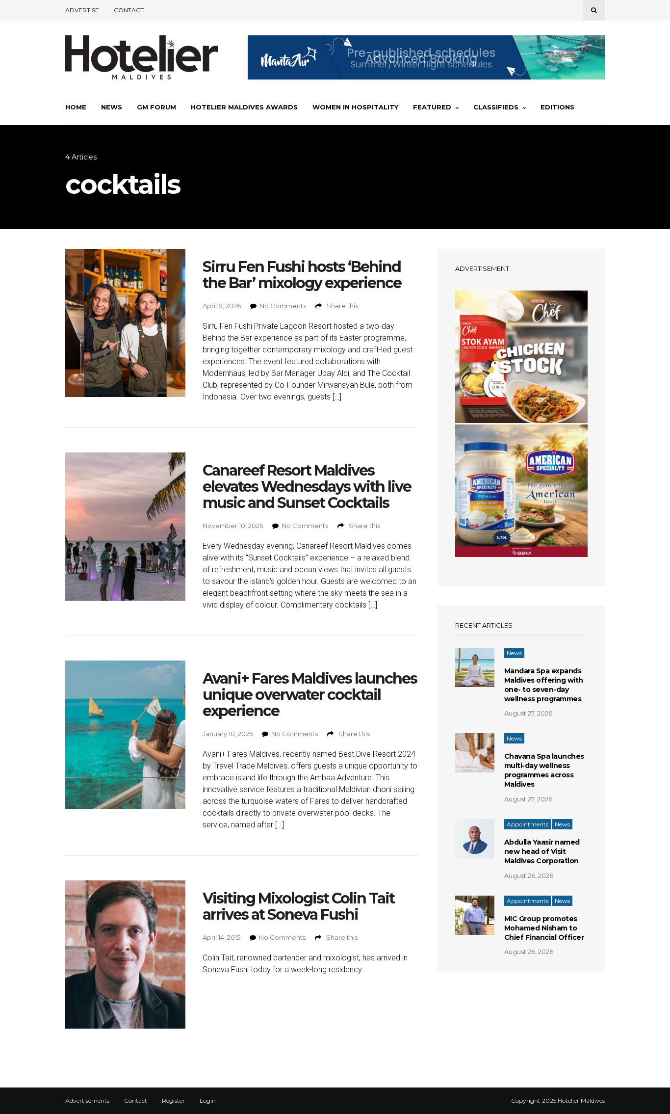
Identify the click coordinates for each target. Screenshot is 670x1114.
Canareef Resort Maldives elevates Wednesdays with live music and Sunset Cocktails (307, 486)
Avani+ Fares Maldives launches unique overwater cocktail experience (310, 694)
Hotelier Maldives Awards (244, 107)
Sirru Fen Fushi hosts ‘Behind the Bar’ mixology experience (302, 275)
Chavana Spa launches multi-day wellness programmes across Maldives (544, 770)
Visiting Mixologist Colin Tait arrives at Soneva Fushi (298, 906)
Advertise (82, 10)
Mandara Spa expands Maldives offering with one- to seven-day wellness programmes (543, 684)
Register (173, 1101)
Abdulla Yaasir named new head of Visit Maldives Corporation (542, 851)
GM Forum (156, 107)
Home (75, 107)
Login (208, 1101)
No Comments (282, 306)
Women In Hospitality (355, 107)
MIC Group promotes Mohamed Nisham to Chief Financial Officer (544, 928)
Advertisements (87, 1101)
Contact (129, 10)
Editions (557, 107)
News (111, 107)
